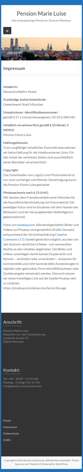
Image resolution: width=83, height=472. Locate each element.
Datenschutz (11, 433)
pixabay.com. (26, 225)
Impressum (10, 427)
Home (7, 420)
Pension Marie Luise (41, 13)
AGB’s (7, 440)
